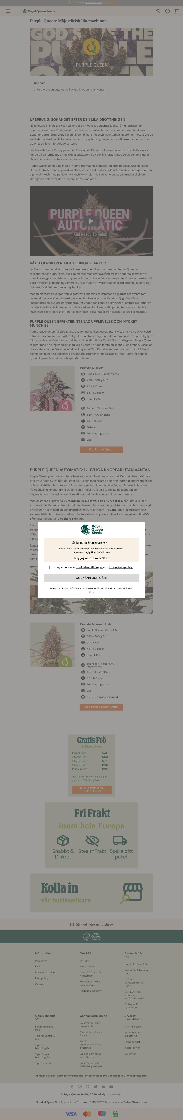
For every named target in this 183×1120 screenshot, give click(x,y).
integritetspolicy (121, 567)
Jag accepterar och (94, 567)
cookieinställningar (89, 567)
